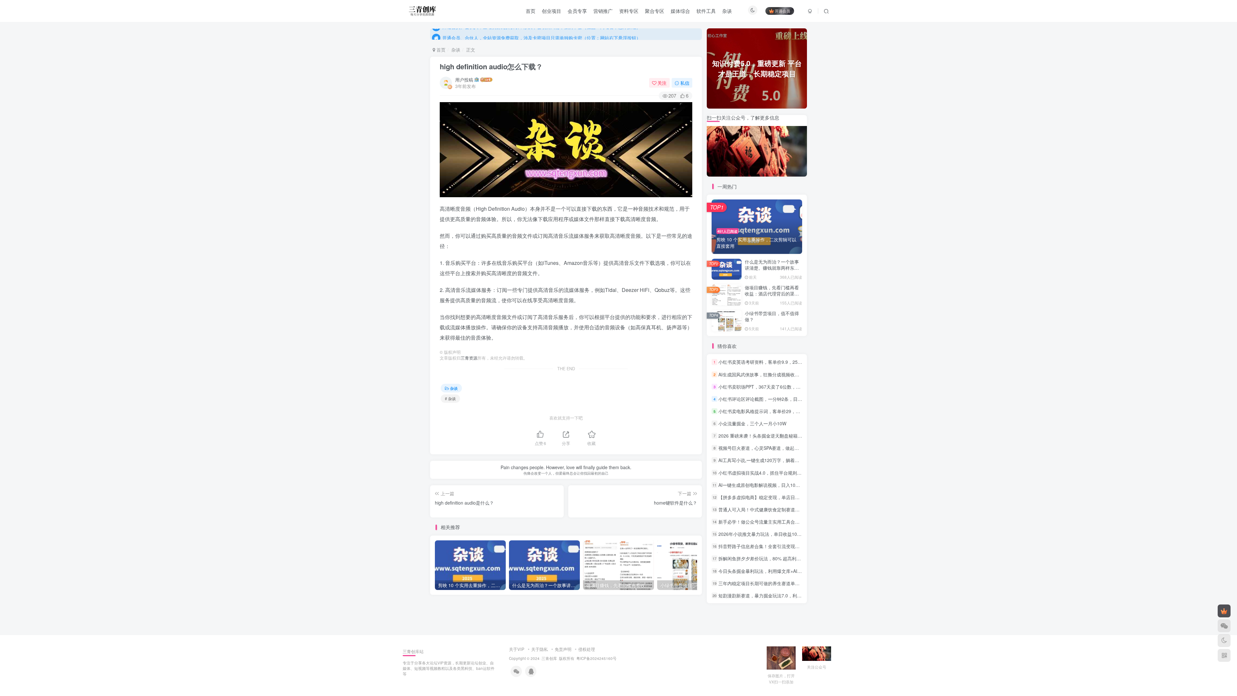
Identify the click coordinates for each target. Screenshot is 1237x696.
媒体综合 (680, 10)
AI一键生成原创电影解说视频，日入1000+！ (763, 485)
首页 (530, 10)
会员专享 (577, 10)
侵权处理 (586, 649)
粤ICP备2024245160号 (596, 658)
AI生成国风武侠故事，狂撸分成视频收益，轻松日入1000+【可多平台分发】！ (796, 374)
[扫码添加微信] (1224, 625)
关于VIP (516, 649)
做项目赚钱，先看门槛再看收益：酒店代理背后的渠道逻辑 (772, 293)
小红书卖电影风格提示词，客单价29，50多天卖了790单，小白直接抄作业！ (795, 411)
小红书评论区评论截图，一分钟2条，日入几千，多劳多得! (776, 399)
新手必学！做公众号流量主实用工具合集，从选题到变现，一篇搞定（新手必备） (799, 521)
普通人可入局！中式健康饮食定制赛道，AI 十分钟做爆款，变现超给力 (788, 509)
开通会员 (782, 11)
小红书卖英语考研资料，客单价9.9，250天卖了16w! (770, 362)
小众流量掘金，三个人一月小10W (752, 423)
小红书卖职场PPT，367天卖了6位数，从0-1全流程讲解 (774, 386)
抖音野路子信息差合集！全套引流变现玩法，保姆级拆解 (774, 546)
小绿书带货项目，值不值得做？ (772, 316)
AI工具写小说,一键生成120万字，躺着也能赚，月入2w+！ (776, 460)
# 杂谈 (450, 398)
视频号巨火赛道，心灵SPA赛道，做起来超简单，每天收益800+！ (784, 448)
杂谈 (727, 10)
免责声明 (563, 649)
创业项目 (551, 10)
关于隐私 (539, 649)
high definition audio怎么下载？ (491, 66)
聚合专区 (654, 10)
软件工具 (706, 10)
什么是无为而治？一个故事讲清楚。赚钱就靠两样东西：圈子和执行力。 (772, 267)
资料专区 (628, 10)
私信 (684, 83)
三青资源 (469, 358)
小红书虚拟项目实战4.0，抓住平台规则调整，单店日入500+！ (780, 472)
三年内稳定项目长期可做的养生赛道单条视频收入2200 (773, 583)
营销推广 (603, 10)
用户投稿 (464, 79)
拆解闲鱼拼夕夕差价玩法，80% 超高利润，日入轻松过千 (775, 559)
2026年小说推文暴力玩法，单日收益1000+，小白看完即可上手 (781, 534)
